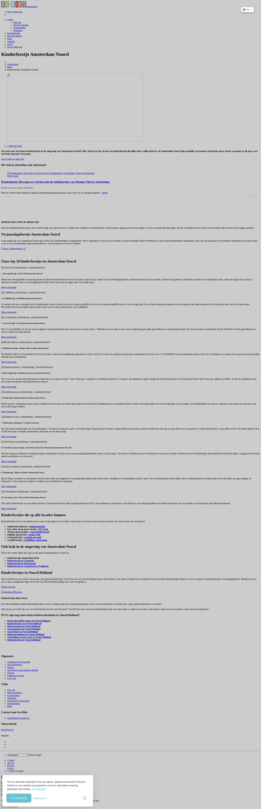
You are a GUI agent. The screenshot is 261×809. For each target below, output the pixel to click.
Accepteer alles (19, 798)
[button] (247, 9)
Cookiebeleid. (39, 789)
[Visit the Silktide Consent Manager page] (84, 798)
